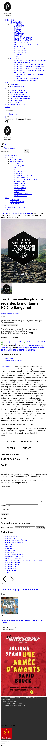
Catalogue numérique (21, 214)
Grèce (17, 32)
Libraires (15, 84)
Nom (3, 505)
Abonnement (11, 536)
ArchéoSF (19, 26)
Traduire (14, 103)
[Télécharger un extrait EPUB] (12, 342)
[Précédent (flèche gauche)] (2, 743)
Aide (7, 107)
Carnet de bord (18, 91)
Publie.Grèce (20, 196)
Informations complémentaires (16, 360)
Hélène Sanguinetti (24, 348)
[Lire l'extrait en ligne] (9, 344)
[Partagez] (4, 741)
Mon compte (11, 155)
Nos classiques (22, 42)
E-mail (4, 510)
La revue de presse (20, 97)
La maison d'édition (15, 105)
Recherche (40, 528)
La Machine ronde (23, 38)
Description (9, 358)
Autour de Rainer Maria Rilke (29, 66)
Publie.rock (20, 52)
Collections (16, 24)
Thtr (16, 56)
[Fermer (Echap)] (2, 741)
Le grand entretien (20, 99)
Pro (7, 82)
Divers (8, 546)
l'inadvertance (38, 348)
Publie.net (5, 366)
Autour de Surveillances (27, 68)
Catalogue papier (14, 542)
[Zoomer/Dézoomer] (8, 741)
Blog (7, 89)
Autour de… (16, 58)
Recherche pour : (7, 528)
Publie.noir (20, 50)
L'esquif (18, 36)
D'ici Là (17, 28)
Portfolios (20, 48)
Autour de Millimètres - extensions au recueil (26, 79)
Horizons (19, 34)
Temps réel (20, 54)
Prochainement (17, 161)
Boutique (10, 20)
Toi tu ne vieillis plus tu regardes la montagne (18, 350)
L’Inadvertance (7, 369)
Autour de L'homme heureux (28, 64)
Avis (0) (8, 362)
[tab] (26, 359)
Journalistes (17, 86)
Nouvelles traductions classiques (23, 561)
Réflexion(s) (16, 101)
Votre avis (5, 487)
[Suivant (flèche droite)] (4, 743)
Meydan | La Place (23, 40)
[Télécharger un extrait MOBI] (35, 342)
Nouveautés (16, 22)
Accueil (5, 214)
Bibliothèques (17, 202)
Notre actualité (18, 93)
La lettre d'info (18, 95)
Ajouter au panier (9, 325)
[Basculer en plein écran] (6, 741)
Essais (17, 30)
